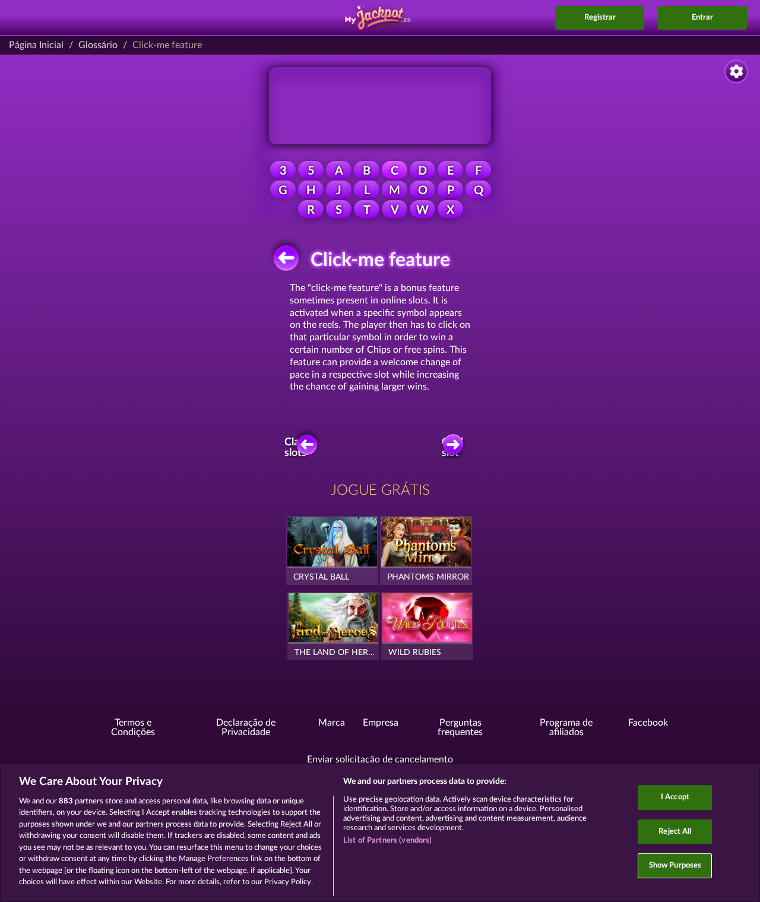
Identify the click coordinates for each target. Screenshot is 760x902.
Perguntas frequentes (460, 727)
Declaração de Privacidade (246, 727)
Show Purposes (675, 865)
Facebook (648, 722)
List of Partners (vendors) (387, 840)
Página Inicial (36, 45)
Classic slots (301, 447)
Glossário (98, 45)
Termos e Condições (133, 727)
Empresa (380, 722)
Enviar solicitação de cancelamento (380, 759)
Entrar (702, 17)
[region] (380, 832)
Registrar (600, 17)
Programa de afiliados (566, 727)
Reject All (674, 831)
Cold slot (452, 447)
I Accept (675, 797)
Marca (331, 722)
